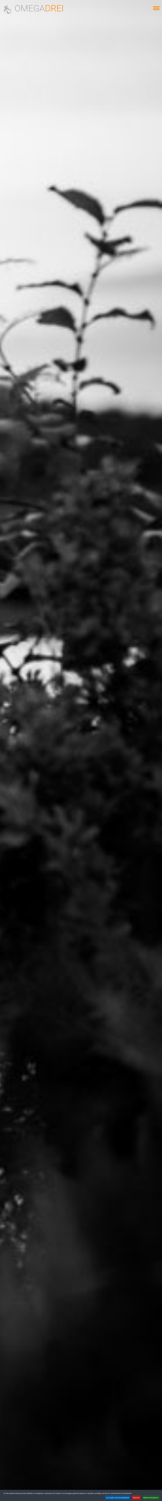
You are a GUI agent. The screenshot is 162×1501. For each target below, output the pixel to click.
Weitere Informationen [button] (150, 1497)
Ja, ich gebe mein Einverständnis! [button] (117, 1497)
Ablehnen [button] (136, 1497)
